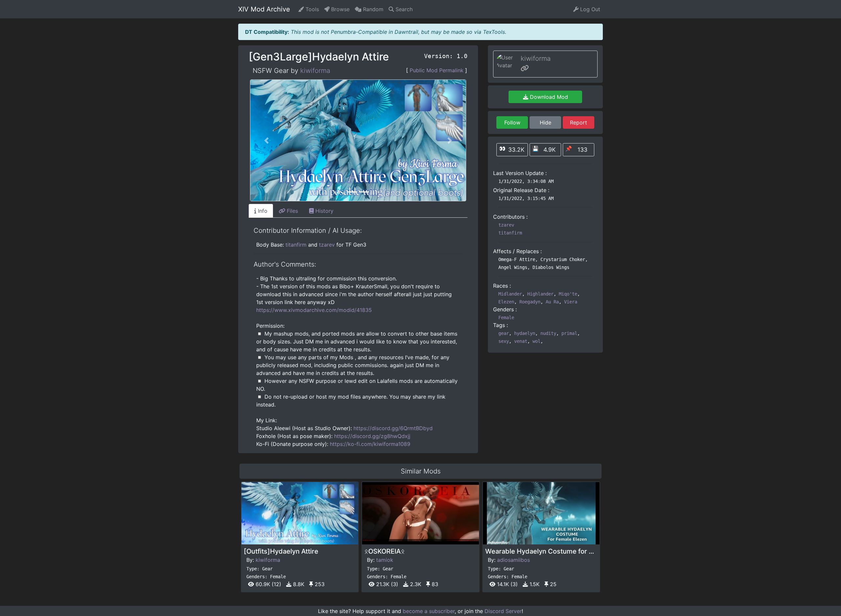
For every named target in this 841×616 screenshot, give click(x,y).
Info (261, 211)
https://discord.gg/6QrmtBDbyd (393, 428)
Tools (311, 9)
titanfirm (296, 244)
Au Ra (552, 301)
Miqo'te (568, 294)
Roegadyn (529, 301)
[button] (266, 140)
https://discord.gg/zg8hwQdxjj (372, 436)
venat (520, 341)
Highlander (540, 294)
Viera (570, 301)
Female (506, 317)
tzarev (327, 244)
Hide (545, 122)
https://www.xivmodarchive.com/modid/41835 (314, 310)
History (323, 211)
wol (536, 341)
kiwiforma (315, 71)
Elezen (506, 301)
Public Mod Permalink (437, 70)
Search (403, 9)
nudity (548, 333)
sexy (503, 341)
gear (503, 333)
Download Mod (548, 97)
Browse (340, 9)
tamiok (384, 560)
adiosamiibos (513, 560)
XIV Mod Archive (264, 9)
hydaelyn (524, 333)
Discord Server (503, 611)
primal (569, 333)
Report (578, 122)
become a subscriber (429, 611)
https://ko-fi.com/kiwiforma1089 (370, 444)
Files (291, 211)
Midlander (510, 294)
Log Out (589, 9)
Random (372, 9)
